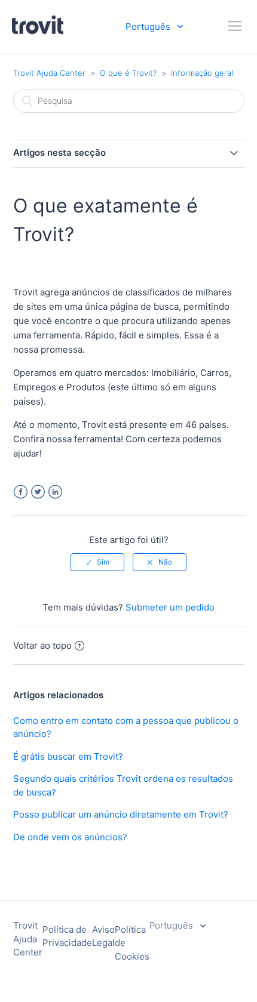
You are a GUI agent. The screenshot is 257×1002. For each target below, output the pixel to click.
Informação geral (202, 73)
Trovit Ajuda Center (49, 73)
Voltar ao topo (42, 645)
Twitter (37, 492)
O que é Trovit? (128, 73)
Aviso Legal (103, 936)
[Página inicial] (37, 32)
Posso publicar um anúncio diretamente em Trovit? (120, 814)
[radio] (97, 562)
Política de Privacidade (67, 936)
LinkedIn (55, 492)
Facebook (20, 492)
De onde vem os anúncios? (70, 837)
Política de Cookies (132, 943)
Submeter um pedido (170, 607)
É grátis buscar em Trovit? (68, 756)
